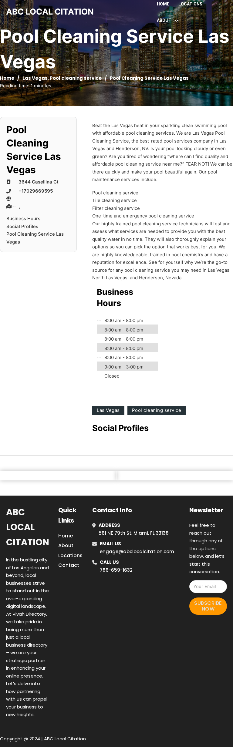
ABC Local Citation (27, 527)
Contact (68, 565)
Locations (190, 4)
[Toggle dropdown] (176, 21)
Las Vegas (35, 78)
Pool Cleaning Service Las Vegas (35, 238)
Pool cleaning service (76, 78)
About (65, 545)
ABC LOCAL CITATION (50, 12)
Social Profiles (22, 226)
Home (163, 4)
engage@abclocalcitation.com (137, 551)
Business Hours (23, 218)
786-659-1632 (116, 570)
